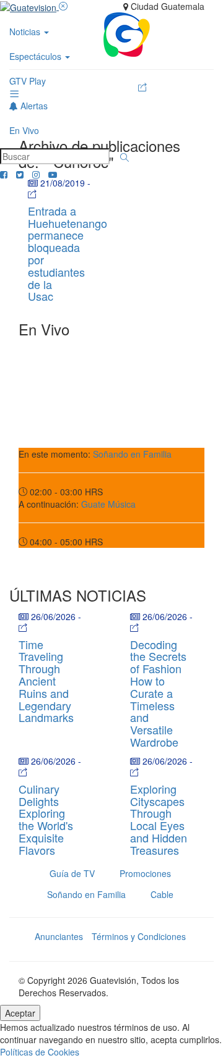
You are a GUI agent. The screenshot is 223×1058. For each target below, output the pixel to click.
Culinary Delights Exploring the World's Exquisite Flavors (46, 819)
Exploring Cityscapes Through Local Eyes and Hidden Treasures (158, 819)
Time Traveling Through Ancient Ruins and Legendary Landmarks (46, 681)
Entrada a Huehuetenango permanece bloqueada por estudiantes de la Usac (67, 253)
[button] (124, 157)
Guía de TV (72, 873)
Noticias (26, 31)
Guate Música (108, 504)
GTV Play (27, 81)
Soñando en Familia (132, 454)
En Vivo (24, 130)
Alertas (33, 105)
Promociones (145, 873)
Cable (162, 894)
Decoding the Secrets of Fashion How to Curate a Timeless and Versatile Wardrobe (158, 693)
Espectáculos (36, 56)
